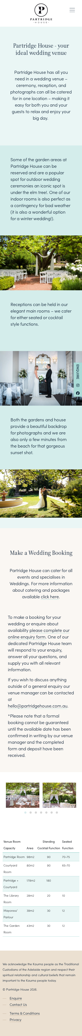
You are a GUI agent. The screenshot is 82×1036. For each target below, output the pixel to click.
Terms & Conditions (25, 1013)
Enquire (78, 371)
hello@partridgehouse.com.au (37, 705)
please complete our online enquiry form (39, 633)
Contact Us (18, 1004)
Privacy (15, 1019)
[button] (25, 812)
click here (50, 596)
